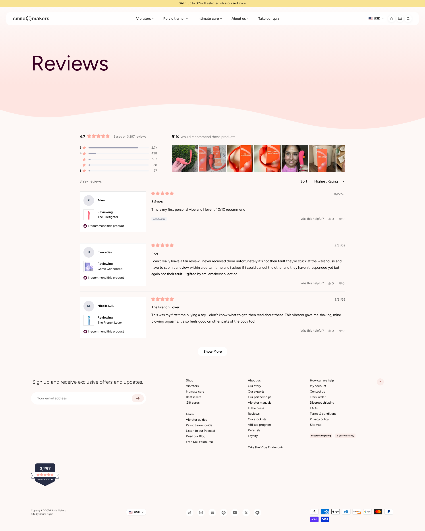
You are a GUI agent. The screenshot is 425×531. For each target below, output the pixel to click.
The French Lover (110, 323)
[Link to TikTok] (189, 512)
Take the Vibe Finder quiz (266, 447)
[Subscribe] (138, 398)
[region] (258, 158)
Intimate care (208, 19)
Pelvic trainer (174, 19)
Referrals (254, 430)
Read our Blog (195, 436)
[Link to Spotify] (257, 512)
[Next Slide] (341, 158)
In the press (256, 408)
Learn (190, 414)
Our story (254, 386)
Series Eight (46, 514)
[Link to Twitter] (246, 512)
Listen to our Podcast (200, 431)
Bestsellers (193, 397)
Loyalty (253, 436)
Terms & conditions (323, 414)
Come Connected (110, 269)
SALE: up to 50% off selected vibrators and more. (212, 3)
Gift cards (193, 403)
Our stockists (257, 419)
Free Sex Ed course (199, 442)
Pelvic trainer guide (199, 425)
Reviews (254, 414)
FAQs (314, 408)
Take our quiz (268, 19)
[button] (185, 158)
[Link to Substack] (212, 512)
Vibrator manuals (259, 403)
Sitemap (315, 425)
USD (377, 18)
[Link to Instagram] (201, 512)
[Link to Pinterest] (223, 512)
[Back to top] (380, 381)
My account (318, 386)
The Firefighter (108, 217)
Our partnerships (259, 397)
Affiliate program (259, 425)
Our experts (256, 391)
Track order (318, 397)
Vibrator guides (196, 420)
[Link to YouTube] (235, 512)
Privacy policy (319, 419)
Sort (304, 181)
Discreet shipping (322, 403)
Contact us (317, 391)
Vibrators (143, 19)
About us (239, 19)
